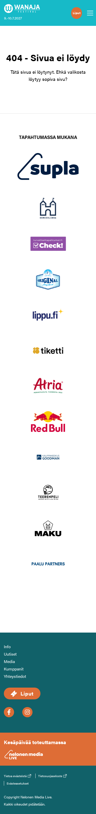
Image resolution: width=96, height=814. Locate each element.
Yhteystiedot (15, 676)
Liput (76, 12)
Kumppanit (14, 669)
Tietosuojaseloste (50, 776)
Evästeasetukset (18, 783)
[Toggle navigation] (89, 13)
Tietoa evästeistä (15, 776)
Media (9, 661)
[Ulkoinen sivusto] (48, 174)
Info (7, 646)
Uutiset (10, 654)
